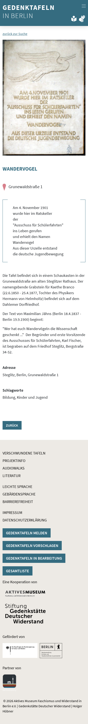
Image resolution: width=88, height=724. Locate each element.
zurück (12, 425)
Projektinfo (14, 460)
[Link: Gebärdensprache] (82, 18)
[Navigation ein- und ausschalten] (83, 6)
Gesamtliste (17, 570)
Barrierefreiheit (18, 501)
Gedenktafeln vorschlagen (32, 545)
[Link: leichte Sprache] (74, 17)
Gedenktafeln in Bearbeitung (34, 558)
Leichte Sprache (17, 486)
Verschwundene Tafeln (24, 453)
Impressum (12, 512)
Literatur (12, 475)
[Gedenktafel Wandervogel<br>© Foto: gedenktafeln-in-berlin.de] (44, 98)
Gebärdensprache (19, 494)
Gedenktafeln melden (26, 532)
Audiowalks (14, 468)
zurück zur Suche (15, 34)
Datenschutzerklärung (25, 520)
